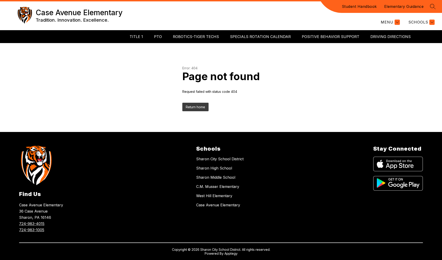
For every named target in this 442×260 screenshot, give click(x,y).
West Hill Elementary (214, 195)
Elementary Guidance (404, 6)
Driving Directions (390, 36)
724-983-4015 (31, 223)
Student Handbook (359, 6)
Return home (195, 107)
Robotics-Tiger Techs (196, 36)
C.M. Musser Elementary (217, 186)
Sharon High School (214, 168)
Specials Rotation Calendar (260, 36)
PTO (158, 36)
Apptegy (231, 253)
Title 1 (136, 36)
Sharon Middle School (215, 177)
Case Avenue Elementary (218, 205)
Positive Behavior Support (330, 36)
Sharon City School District (220, 159)
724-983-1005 (31, 230)
